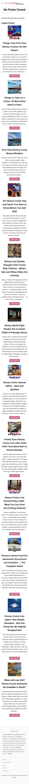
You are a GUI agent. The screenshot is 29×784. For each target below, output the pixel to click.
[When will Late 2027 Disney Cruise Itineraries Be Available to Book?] (14, 670)
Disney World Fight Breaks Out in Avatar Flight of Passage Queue (14, 329)
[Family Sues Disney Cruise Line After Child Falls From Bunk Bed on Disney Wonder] (14, 429)
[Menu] (2, 3)
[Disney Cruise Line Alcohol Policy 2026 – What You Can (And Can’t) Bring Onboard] (14, 487)
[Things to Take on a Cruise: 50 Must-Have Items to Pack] (14, 87)
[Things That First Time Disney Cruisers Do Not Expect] (14, 33)
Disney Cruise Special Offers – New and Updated (14, 386)
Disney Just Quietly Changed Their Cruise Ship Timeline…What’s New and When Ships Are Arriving (14, 268)
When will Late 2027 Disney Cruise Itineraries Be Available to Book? (14, 683)
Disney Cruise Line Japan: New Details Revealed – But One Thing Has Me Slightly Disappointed (14, 623)
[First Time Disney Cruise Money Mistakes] (14, 139)
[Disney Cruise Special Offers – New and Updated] (14, 372)
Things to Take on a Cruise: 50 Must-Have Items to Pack (14, 101)
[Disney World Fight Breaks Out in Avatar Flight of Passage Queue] (14, 315)
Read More (15, 76)
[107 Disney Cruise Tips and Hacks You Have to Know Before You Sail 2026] (14, 190)
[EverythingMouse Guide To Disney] (14, 3)
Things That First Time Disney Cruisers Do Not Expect (14, 46)
